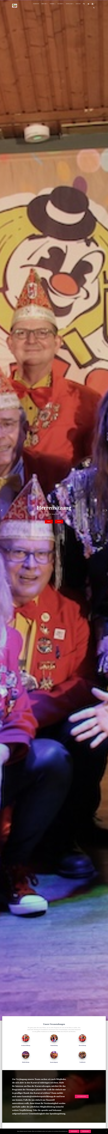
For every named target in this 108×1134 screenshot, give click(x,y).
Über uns (44, 3)
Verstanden (74, 1131)
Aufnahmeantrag (81, 1096)
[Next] (106, 510)
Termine (52, 3)
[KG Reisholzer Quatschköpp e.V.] (14, 5)
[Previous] (2, 510)
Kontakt (78, 3)
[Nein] (106, 1131)
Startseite (36, 3)
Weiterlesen (85, 1131)
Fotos (59, 521)
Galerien (60, 3)
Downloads (69, 3)
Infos (48, 521)
